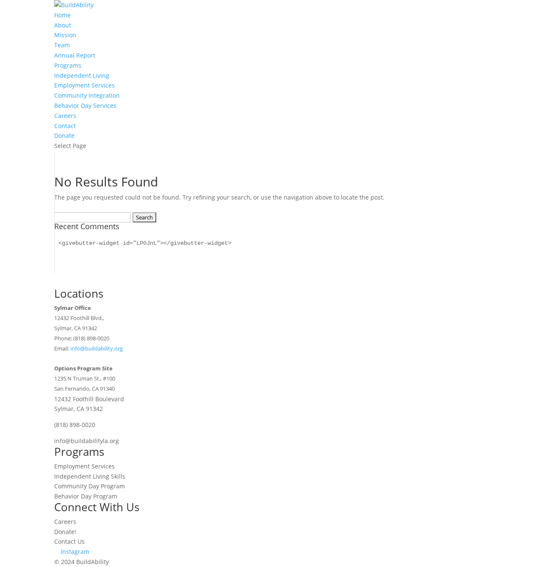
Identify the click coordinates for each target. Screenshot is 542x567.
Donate (64, 135)
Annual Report (74, 55)
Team (62, 45)
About (62, 25)
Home (62, 15)
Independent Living (81, 75)
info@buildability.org (96, 348)
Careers (65, 116)
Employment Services (84, 85)
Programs (67, 65)
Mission (65, 35)
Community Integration (87, 95)
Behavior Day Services (85, 105)
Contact (65, 126)
